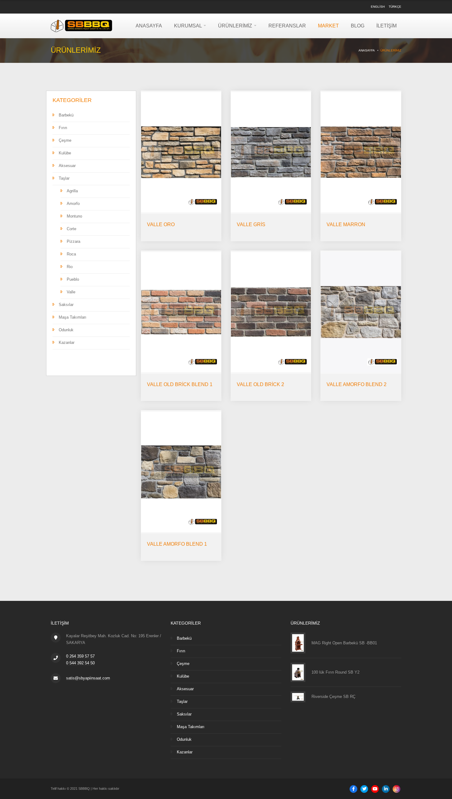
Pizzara (73, 241)
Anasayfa (149, 25)
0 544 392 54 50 (80, 663)
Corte (71, 228)
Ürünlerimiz (235, 25)
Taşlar (64, 178)
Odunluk (66, 330)
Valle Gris (251, 224)
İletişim (386, 25)
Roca (71, 254)
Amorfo (73, 203)
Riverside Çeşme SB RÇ (333, 696)
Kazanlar (66, 342)
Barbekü (66, 115)
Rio (70, 266)
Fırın (63, 127)
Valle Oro (161, 224)
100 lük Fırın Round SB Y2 (335, 672)
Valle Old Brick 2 (260, 384)
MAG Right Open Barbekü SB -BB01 (344, 643)
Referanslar (287, 25)
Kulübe (65, 153)
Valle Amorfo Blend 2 (357, 384)
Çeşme (65, 140)
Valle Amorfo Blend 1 (177, 544)
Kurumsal (188, 25)
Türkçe (395, 6)
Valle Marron (346, 224)
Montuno (74, 216)
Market (328, 25)
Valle (71, 292)
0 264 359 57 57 (80, 656)
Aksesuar (67, 165)
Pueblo (73, 279)
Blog (357, 25)
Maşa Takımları (72, 317)
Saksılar (66, 304)
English (378, 6)
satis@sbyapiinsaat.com (88, 678)
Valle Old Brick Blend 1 (179, 384)
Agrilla (72, 191)
